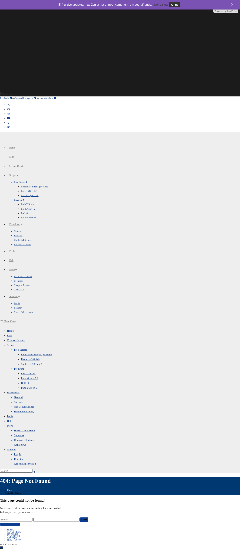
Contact (12, 538)
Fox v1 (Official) (30, 359)
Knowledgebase (47, 98)
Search (11, 530)
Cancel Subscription (25, 463)
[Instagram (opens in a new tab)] (8, 113)
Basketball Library (24, 411)
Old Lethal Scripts (24, 406)
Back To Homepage (10, 524)
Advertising (14, 532)
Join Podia (4, 98)
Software (19, 402)
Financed (12, 534)
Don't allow (161, 4)
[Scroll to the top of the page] (1, 547)
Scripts (10, 345)
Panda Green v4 (30, 387)
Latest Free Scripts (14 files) (36, 354)
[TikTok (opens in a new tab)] (8, 122)
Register (18, 459)
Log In (17, 454)
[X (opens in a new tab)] (8, 104)
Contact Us (20, 444)
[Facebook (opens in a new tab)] (8, 109)
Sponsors (19, 435)
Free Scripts (20, 349)
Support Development (24, 98)
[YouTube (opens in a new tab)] (8, 118)
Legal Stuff (14, 540)
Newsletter (14, 536)
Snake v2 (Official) (31, 364)
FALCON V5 (28, 373)
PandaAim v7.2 (29, 378)
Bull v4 (25, 383)
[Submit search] (34, 471)
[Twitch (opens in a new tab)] (8, 127)
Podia (10, 416)
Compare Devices (24, 440)
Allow (174, 4)
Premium (19, 368)
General (18, 397)
